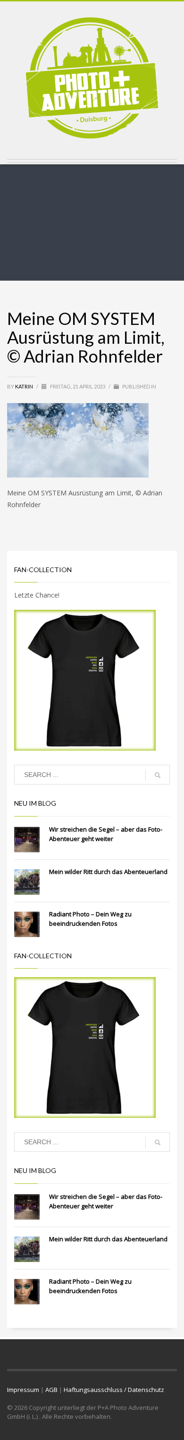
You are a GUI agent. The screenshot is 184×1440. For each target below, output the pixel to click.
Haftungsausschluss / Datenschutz (114, 1389)
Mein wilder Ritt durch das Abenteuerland (108, 871)
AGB (51, 1389)
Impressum (23, 1389)
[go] (157, 775)
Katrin (24, 386)
